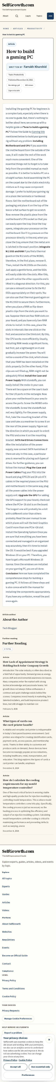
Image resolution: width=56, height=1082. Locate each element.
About (5, 16)
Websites (7, 932)
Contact (6, 963)
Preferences (28, 1075)
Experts (6, 886)
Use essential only (40, 1066)
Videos (5, 910)
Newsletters (8, 939)
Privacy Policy (9, 980)
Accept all (15, 1066)
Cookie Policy (9, 996)
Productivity (34, 28)
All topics (7, 878)
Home (6, 28)
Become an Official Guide (15, 955)
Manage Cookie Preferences (18, 1018)
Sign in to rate (14, 90)
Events (5, 947)
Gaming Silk (38, 132)
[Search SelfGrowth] (16, 16)
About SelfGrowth (11, 924)
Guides (5, 894)
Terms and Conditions (13, 988)
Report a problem (13, 1032)
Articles (18, 28)
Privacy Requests (10, 1010)
